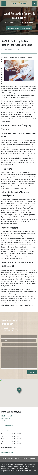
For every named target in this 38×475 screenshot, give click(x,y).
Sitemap (24, 459)
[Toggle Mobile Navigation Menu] (34, 3)
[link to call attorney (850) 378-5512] (3, 3)
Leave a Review (6, 431)
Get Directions (6, 452)
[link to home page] (19, 3)
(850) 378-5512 (9, 425)
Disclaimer (32, 459)
